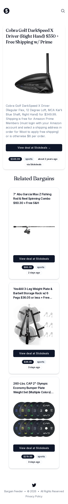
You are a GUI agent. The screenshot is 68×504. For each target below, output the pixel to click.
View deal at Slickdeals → (34, 147)
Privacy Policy (34, 496)
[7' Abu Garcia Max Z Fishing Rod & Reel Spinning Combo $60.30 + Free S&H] (34, 230)
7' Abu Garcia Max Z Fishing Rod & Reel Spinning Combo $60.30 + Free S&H (32, 198)
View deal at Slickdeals (34, 258)
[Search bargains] (63, 11)
